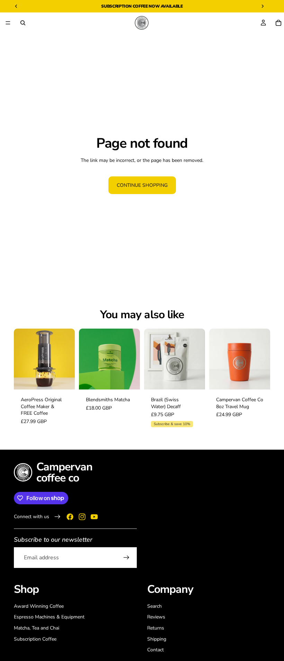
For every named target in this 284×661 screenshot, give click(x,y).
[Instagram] (82, 516)
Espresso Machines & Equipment (49, 617)
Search (154, 606)
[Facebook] (70, 516)
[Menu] (8, 23)
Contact (155, 649)
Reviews (156, 617)
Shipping (156, 638)
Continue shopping (142, 185)
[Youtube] (94, 516)
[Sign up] (126, 557)
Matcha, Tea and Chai (36, 628)
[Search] (22, 22)
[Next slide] (67, 359)
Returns (155, 628)
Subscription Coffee (124, 6)
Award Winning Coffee (39, 606)
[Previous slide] (21, 359)
